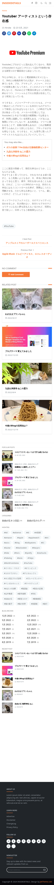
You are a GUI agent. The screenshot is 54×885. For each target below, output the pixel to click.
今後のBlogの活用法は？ (18, 155)
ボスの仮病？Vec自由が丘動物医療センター (27, 147)
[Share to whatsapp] (29, 33)
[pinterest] (24, 841)
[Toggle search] (46, 3)
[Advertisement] (27, 746)
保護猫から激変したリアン (25, 467)
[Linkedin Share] (19, 33)
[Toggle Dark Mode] (41, 3)
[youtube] (29, 841)
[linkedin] (19, 841)
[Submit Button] (44, 870)
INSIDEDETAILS (11, 3)
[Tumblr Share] (24, 33)
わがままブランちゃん (15, 314)
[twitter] (39, 841)
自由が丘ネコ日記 (21, 464)
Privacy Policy (12, 827)
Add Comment (17, 274)
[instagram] (36, 3)
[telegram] (9, 841)
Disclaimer (11, 820)
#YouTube (9, 226)
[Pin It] (14, 33)
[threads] (14, 846)
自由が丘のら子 (33, 464)
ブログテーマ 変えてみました (18, 351)
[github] (9, 846)
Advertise (10, 816)
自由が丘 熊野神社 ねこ (24, 505)
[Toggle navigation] (50, 3)
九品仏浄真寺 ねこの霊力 (18, 151)
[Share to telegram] (34, 33)
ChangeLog (11, 823)
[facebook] (32, 3)
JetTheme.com (46, 882)
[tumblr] (14, 841)
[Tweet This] (9, 33)
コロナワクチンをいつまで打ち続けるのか (31, 452)
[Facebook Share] (4, 33)
